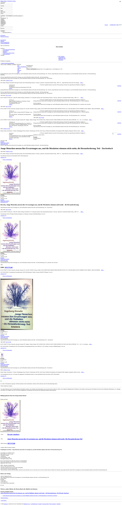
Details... (11, 88)
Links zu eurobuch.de (5, 42)
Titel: (2, 8)
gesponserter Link (4, 144)
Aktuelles (58, 503)
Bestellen (2, 141)
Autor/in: (2, 5)
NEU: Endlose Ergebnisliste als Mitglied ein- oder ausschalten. (62, 58)
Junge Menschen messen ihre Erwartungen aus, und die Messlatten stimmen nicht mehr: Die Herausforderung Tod (44, 439)
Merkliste (2, 41)
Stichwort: (3, 3)
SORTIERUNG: (29, 65)
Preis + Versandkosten (21, 66)
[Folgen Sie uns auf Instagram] (120, 24)
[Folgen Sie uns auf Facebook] (119, 24)
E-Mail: (2, 25)
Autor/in (19, 68)
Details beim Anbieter (5, 142)
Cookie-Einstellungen (5, 43)
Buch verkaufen (59, 46)
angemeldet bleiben (6, 32)
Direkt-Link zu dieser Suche (8, 52)
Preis (18, 65)
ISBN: (2, 10)
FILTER (28, 69)
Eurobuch (6, 503)
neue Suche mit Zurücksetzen (9, 49)
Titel (18, 69)
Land (18, 71)
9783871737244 (9, 80)
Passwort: (2, 28)
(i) (10, 32)
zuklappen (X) (3, 157)
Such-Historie (3, 39)
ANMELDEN (113, 24)
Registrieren (3, 35)
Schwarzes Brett (45, 503)
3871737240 (8, 95)
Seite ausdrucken (6, 54)
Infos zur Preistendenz (7, 159)
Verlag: (2, 13)
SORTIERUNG (33, 69)
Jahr (18, 72)
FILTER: (19, 64)
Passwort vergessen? (5, 36)
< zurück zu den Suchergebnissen (7, 63)
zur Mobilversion (34, 503)
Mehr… (82, 82)
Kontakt (39, 503)
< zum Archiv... (4, 500)
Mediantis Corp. (27, 503)
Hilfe (117, 24)
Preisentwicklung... (4, 497)
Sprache (106, 24)
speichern (119, 85)
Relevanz (19, 70)
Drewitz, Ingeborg (13, 434)
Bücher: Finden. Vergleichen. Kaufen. (8, 1)
